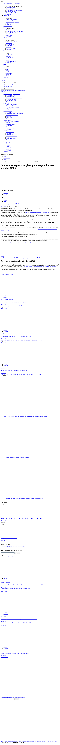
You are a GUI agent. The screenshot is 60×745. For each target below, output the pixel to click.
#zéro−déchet (33, 622)
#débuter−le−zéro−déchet (6, 340)
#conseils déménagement (20, 305)
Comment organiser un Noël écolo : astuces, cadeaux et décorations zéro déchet (19, 619)
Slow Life (8, 47)
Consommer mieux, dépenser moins (12, 3)
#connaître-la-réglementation (7, 274)
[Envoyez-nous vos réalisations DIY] (5, 535)
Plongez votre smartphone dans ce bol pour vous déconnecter (15, 653)
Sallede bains (8, 70)
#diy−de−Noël (26, 622)
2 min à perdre (4, 650)
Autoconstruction (10, 23)
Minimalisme (9, 45)
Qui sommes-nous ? (8, 86)
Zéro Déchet (9, 43)
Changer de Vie (7, 37)
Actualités (3, 368)
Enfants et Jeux (9, 57)
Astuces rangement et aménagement (14, 31)
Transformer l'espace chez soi (13, 20)
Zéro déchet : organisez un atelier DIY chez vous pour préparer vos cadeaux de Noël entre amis (23, 257)
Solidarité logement (10, 44)
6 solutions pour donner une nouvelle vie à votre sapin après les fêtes (16, 336)
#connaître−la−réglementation (7, 204)
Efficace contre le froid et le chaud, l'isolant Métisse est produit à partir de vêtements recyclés (22, 518)
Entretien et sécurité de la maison (14, 10)
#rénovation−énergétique (17, 374)
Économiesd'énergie (9, 74)
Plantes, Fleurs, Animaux (12, 32)
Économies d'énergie (11, 7)
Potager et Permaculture (11, 12)
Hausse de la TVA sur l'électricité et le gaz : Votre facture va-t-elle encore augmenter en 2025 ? (22, 584)
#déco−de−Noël (15, 622)
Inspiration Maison (8, 26)
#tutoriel (21, 622)
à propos (3, 741)
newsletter (18, 741)
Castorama (6, 77)
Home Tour (9, 35)
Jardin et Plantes (10, 54)
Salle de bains (7, 158)
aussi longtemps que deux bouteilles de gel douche (29, 239)
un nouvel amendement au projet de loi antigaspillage (37, 212)
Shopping (8, 33)
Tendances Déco (10, 30)
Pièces (5, 64)
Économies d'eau (10, 9)
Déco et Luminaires (11, 61)
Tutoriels (6, 50)
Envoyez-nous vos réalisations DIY (9, 538)
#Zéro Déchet (18, 204)
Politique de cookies (36, 741)
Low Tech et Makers (11, 48)
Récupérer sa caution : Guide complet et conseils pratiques (14, 302)
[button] (15, 82)
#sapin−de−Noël (38, 340)
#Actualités (3, 342)
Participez (3, 540)
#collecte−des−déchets (28, 340)
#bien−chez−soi (4, 657)
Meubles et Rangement (11, 58)
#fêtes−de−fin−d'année (18, 340)
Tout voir (8, 14)
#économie (27, 588)
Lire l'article (3, 304)
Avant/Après (6, 15)
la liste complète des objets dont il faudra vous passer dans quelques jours (39, 266)
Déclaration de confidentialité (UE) (49, 741)
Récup (7, 60)
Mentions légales (24, 741)
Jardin (7, 71)
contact (29, 741)
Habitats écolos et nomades (12, 41)
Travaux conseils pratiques (12, 22)
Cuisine (8, 68)
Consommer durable (11, 11)
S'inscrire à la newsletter (9, 85)
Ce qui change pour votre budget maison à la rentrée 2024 (14, 370)
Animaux (8, 56)
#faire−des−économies (6, 374)
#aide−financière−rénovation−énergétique (32, 374)
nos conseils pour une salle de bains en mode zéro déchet (19, 242)
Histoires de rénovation (11, 19)
